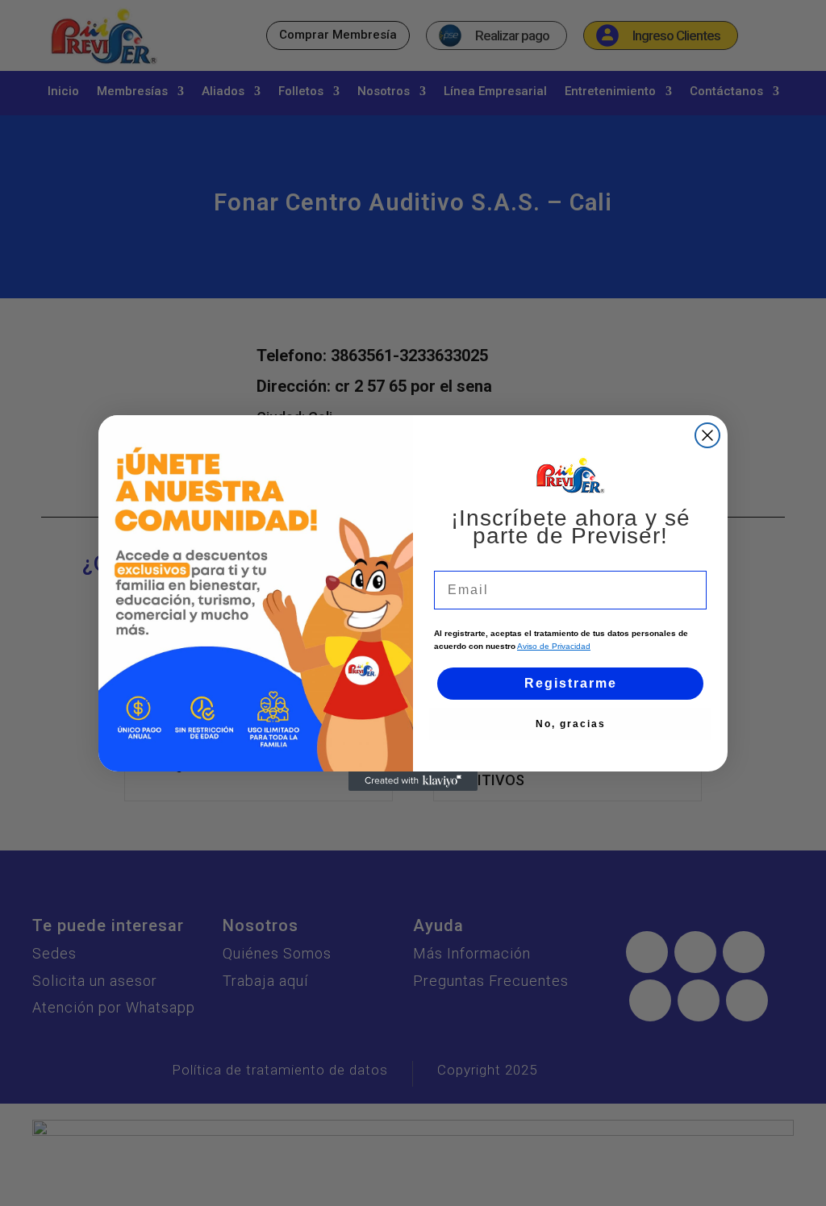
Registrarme (570, 683)
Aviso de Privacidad (553, 646)
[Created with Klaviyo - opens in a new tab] (413, 781)
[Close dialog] (707, 435)
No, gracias (571, 724)
